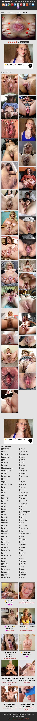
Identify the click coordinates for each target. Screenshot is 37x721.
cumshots (6, 550)
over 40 (5, 501)
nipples (23, 487)
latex (22, 462)
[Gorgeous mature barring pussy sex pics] (9, 129)
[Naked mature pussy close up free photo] (9, 401)
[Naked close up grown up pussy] (9, 320)
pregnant (23, 495)
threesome (24, 528)
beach (5, 514)
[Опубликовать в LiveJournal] (18, 4)
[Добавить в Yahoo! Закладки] (18, 7)
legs (22, 468)
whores (23, 544)
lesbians (23, 471)
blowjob (5, 525)
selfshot (23, 506)
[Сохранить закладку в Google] (9, 4)
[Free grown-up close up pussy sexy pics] (9, 107)
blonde (5, 523)
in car (5, 536)
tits (21, 531)
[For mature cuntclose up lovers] (27, 301)
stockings (23, 525)
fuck (4, 566)
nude (22, 555)
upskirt (22, 536)
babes (5, 509)
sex (21, 509)
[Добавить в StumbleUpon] (27, 4)
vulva (22, 542)
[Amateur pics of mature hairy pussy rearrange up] (27, 153)
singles (23, 514)
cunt (4, 553)
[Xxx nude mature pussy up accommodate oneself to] (9, 297)
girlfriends (6, 569)
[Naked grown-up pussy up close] (18, 27)
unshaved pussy (26, 534)
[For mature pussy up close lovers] (27, 107)
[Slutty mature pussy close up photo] (27, 361)
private (23, 564)
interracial (24, 454)
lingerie (23, 473)
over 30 (5, 498)
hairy (4, 487)
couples (5, 544)
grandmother (7, 484)
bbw (4, 512)
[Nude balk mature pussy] (27, 227)
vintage (23, 575)
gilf (4, 482)
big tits (5, 517)
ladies (22, 460)
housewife (24, 451)
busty (5, 460)
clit (4, 539)
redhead (23, 501)
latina (22, 465)
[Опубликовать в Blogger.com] (3, 4)
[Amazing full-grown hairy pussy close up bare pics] (27, 203)
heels (22, 449)
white (22, 577)
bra (4, 528)
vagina (23, 539)
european (6, 476)
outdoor (23, 561)
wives (22, 547)
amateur (6, 449)
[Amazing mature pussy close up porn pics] (9, 175)
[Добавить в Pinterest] (21, 4)
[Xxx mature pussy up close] (9, 223)
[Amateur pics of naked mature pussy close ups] (9, 200)
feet (4, 561)
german (5, 479)
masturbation (25, 476)
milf (21, 479)
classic (5, 465)
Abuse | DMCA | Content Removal (13, 714)
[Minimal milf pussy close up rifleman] (27, 324)
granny (5, 575)
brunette (6, 531)
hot (4, 492)
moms (22, 482)
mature (23, 553)
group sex (6, 577)
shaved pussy (25, 512)
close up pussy (8, 468)
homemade (7, 490)
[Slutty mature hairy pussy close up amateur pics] (9, 356)
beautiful (6, 454)
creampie (6, 547)
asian (5, 451)
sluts (22, 517)
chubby (5, 462)
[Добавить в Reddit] (24, 4)
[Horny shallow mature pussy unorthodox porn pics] (27, 249)
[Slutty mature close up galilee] (9, 150)
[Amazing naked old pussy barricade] (27, 281)
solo (22, 523)
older (22, 558)
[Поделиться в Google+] (12, 4)
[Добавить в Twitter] (33, 4)
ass (4, 506)
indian (5, 495)
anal (4, 503)
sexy (22, 566)
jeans (22, 457)
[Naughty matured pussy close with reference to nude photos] (9, 273)
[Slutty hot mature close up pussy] (27, 381)
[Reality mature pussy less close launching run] (9, 84)
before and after (8, 457)
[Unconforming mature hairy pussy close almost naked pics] (27, 342)
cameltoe (6, 534)
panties (23, 490)
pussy (22, 498)
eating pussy (7, 471)
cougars (6, 542)
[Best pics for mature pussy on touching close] (9, 378)
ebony (5, 473)
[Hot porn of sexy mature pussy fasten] (27, 178)
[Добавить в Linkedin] (15, 4)
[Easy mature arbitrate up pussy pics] (27, 84)
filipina (5, 564)
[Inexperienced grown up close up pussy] (9, 248)
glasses (5, 572)
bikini (5, 520)
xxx (21, 550)
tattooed (23, 572)
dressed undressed (9, 555)
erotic (5, 558)
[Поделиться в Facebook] (6, 4)
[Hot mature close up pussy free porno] (9, 338)
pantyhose (24, 492)
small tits (23, 520)
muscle (23, 484)
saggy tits (23, 503)
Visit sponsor (24, 42)
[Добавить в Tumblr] (30, 4)
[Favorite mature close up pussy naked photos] (27, 266)
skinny (22, 569)
